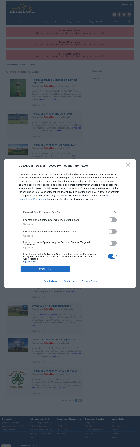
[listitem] (70, 212)
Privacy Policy (89, 281)
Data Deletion (50, 281)
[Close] (129, 166)
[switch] (112, 219)
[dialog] (70, 223)
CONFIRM (45, 269)
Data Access (70, 281)
